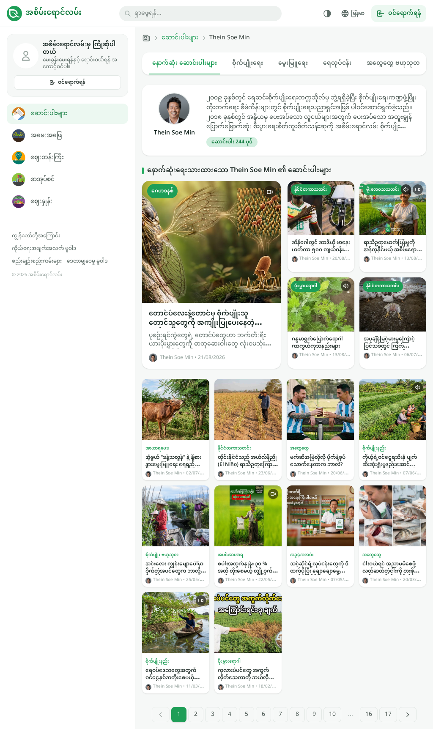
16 (368, 714)
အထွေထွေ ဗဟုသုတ (393, 63)
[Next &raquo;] (408, 714)
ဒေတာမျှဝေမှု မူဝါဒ (87, 261)
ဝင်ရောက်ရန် (71, 82)
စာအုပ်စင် (42, 179)
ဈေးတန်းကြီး (47, 157)
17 (388, 714)
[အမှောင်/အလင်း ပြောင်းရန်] (327, 13)
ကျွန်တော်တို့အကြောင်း (36, 235)
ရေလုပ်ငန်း (337, 63)
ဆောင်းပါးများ (48, 113)
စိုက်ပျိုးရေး (247, 63)
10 (332, 714)
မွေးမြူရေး (293, 63)
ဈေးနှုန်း (41, 201)
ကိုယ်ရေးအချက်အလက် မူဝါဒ (44, 248)
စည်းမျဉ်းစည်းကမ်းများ (37, 261)
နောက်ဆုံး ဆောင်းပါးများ (184, 63)
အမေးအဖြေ (46, 135)
